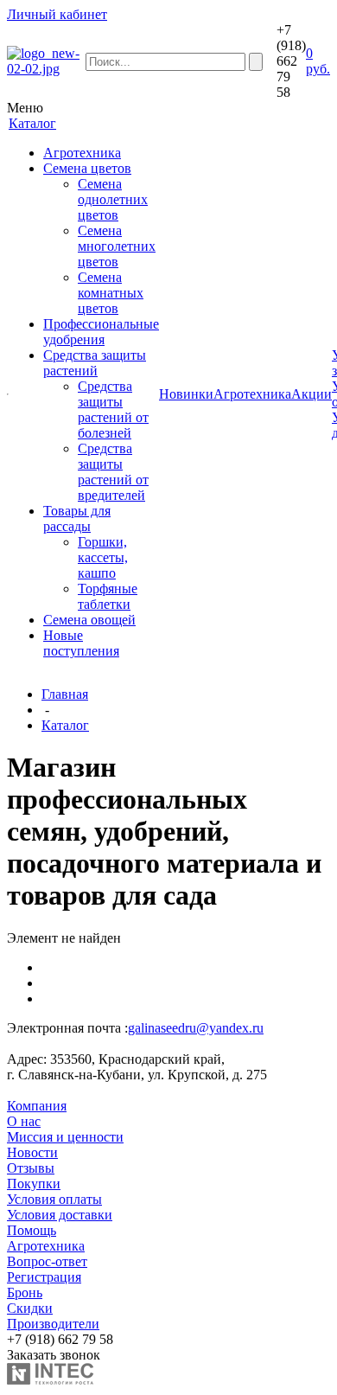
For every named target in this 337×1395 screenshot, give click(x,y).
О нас (24, 1121)
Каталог (65, 725)
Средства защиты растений (94, 363)
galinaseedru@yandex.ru (196, 1028)
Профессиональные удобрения (101, 332)
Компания (37, 1105)
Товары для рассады (77, 518)
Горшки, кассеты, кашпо (103, 557)
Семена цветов (87, 168)
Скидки (30, 1308)
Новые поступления (81, 643)
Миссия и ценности (65, 1136)
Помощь (31, 1230)
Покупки (33, 1183)
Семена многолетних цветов (117, 246)
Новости (32, 1152)
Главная (64, 694)
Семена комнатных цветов (110, 293)
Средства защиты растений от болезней (113, 409)
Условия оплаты (54, 1199)
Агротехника (82, 152)
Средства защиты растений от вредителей (113, 471)
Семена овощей (89, 619)
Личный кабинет (57, 14)
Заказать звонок (53, 1354)
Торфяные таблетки (107, 596)
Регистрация (44, 1277)
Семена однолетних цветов (113, 199)
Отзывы (30, 1168)
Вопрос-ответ (47, 1261)
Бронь (24, 1292)
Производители (53, 1323)
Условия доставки (59, 1214)
